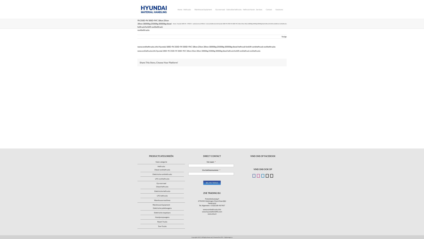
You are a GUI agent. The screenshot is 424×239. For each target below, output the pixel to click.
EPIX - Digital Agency (227, 237)
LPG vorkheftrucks (162, 179)
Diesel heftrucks (162, 187)
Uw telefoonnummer (211, 170)
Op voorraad (161, 183)
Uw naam (211, 162)
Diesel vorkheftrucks (162, 170)
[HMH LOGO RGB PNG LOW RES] (153, 3)
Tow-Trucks (162, 226)
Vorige (284, 37)
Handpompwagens (162, 217)
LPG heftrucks (162, 196)
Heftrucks (161, 166)
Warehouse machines (162, 200)
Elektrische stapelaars (162, 213)
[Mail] (267, 176)
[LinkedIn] (262, 176)
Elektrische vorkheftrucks (162, 174)
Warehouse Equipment (161, 205)
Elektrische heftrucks (162, 191)
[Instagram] (258, 176)
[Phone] (271, 176)
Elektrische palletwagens (162, 208)
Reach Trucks (162, 222)
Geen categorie (161, 162)
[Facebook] (254, 176)
